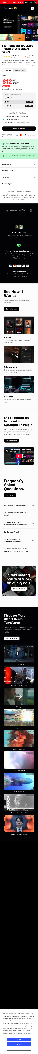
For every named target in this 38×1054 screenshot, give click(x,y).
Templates (19, 191)
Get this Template (12, 638)
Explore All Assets (19, 589)
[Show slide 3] (31, 37)
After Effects (10, 191)
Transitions (28, 191)
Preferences (19, 1049)
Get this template (11, 309)
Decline (19, 1044)
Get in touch (10, 495)
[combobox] (7, 75)
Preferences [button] (26, 1033)
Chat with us (10, 235)
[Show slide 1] (6, 37)
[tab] (8, 70)
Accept (19, 1039)
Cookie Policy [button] (7, 1030)
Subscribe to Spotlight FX (19, 128)
